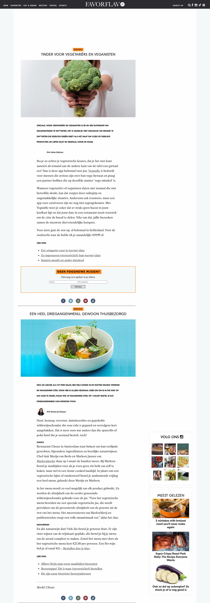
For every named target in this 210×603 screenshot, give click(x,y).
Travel (53, 6)
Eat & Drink (30, 6)
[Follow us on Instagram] (78, 302)
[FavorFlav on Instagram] (196, 5)
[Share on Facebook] (63, 302)
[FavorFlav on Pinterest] (204, 5)
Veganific (94, 171)
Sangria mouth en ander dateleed (62, 260)
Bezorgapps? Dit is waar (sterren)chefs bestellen (71, 568)
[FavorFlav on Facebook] (192, 5)
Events (63, 6)
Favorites (16, 6)
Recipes (43, 6)
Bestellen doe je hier (76, 548)
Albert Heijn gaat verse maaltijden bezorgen (69, 563)
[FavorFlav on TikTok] (200, 5)
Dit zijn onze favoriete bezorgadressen (66, 573)
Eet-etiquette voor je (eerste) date (63, 250)
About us (178, 6)
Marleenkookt (46, 461)
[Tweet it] (70, 302)
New (6, 6)
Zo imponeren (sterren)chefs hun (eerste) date (71, 255)
